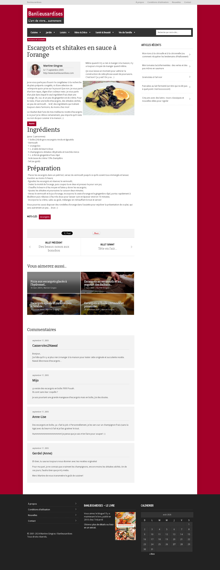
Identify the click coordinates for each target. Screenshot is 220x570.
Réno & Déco (79, 33)
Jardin (47, 33)
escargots (45, 217)
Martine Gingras (53, 65)
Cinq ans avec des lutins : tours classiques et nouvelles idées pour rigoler (163, 99)
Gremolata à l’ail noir (152, 77)
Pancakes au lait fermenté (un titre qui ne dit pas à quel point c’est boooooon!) (164, 87)
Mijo (35, 380)
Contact (187, 2)
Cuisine (32, 33)
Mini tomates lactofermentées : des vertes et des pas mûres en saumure (164, 67)
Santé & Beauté (101, 33)
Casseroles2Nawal (45, 345)
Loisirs (61, 33)
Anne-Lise (39, 417)
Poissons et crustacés (36, 40)
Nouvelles (176, 2)
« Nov (152, 554)
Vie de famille (123, 33)
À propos (140, 2)
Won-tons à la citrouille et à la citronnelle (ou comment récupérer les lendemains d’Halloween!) (165, 55)
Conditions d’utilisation (158, 2)
